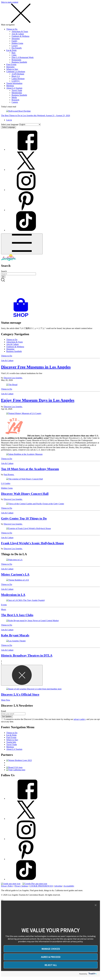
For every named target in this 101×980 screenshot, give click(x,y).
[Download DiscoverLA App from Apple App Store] (10, 883)
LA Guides (5, 483)
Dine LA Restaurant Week (23, 57)
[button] (95, 905)
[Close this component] (22, 675)
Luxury (15, 45)
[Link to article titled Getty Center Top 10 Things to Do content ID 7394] (50, 504)
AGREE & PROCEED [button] (50, 956)
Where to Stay (12, 69)
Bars (13, 53)
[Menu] (22, 243)
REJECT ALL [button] (51, 965)
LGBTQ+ (16, 81)
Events (4, 605)
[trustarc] (92, 973)
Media (14, 97)
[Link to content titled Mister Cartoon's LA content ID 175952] (50, 560)
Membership (17, 93)
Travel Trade (17, 90)
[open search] (50, 288)
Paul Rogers (9, 474)
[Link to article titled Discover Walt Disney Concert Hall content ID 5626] (50, 479)
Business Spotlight (19, 62)
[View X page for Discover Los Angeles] (26, 170)
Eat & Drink (11, 50)
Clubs (14, 55)
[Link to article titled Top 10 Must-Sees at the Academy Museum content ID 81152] (50, 454)
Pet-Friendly (17, 48)
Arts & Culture (18, 34)
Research (15, 100)
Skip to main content (9, 2)
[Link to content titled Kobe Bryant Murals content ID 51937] (50, 620)
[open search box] (50, 288)
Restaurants (16, 60)
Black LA (16, 76)
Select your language (9, 124)
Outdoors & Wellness (20, 36)
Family (14, 41)
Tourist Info (11, 742)
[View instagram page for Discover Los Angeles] (26, 190)
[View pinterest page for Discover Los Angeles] (26, 210)
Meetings (10, 86)
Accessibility (69, 886)
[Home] (8, 260)
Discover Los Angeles (13, 378)
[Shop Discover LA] (22, 317)
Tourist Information (14, 83)
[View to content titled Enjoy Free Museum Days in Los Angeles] (50, 413)
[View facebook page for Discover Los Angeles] (26, 149)
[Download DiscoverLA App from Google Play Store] (34, 883)
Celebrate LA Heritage (15, 71)
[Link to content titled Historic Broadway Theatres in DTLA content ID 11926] (50, 641)
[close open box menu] (21, 22)
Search (4, 271)
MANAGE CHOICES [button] (51, 948)
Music (3, 609)
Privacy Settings (21, 886)
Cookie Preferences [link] (41, 886)
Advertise (58, 886)
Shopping (16, 38)
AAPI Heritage (18, 74)
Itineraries (10, 67)
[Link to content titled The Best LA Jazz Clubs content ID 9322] (50, 600)
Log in (9, 120)
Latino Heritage (18, 78)
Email (3, 711)
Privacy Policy (7, 886)
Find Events (11, 64)
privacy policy (79, 719)
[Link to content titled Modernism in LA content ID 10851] (50, 580)
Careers (15, 102)
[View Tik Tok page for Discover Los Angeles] (26, 230)
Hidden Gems (17, 43)
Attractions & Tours (20, 31)
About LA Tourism (14, 88)
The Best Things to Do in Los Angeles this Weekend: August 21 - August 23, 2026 (35, 115)
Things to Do (11, 29)
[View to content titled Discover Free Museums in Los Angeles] (50, 384)
